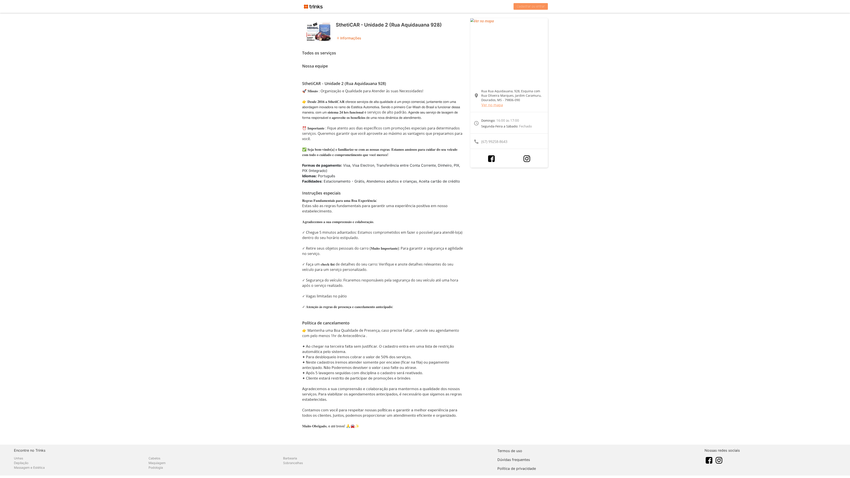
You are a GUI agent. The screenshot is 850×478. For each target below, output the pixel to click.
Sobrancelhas (293, 463)
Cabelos (154, 458)
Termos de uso (509, 451)
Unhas (18, 458)
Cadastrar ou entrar (531, 6)
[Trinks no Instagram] (719, 460)
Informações (350, 38)
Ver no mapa (492, 104)
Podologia (156, 467)
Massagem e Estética (29, 467)
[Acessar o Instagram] (526, 158)
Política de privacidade (516, 468)
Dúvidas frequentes (513, 459)
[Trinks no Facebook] (709, 460)
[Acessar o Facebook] (491, 158)
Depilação (21, 463)
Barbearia (290, 458)
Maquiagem (157, 463)
